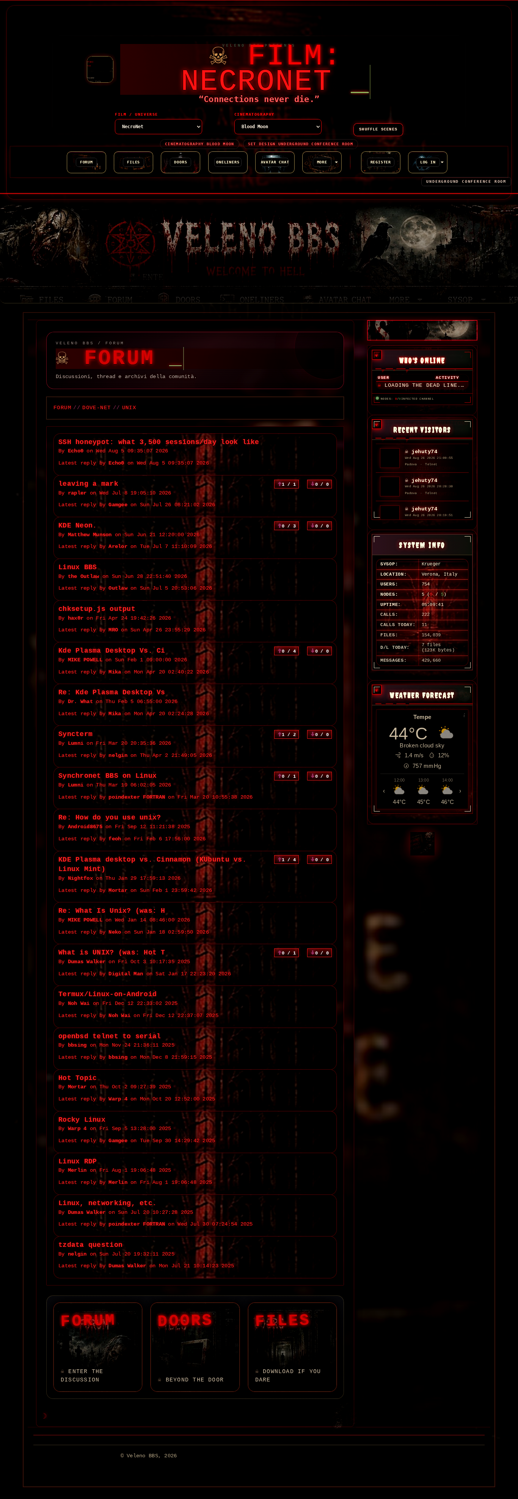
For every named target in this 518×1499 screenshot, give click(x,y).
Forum (62, 408)
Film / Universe (136, 114)
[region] (422, 381)
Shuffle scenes (378, 129)
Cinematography (254, 114)
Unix (129, 408)
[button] (322, 162)
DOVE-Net (96, 408)
